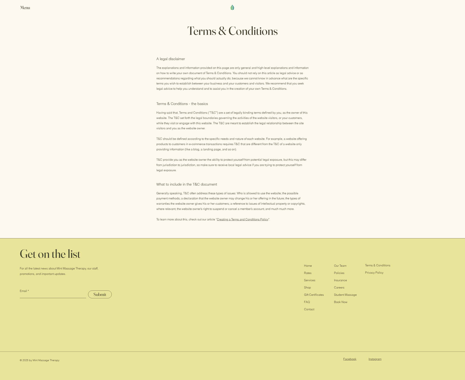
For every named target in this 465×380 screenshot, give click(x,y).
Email (23, 290)
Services (309, 280)
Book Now (340, 302)
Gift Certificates (314, 294)
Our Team (340, 265)
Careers (339, 287)
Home (308, 265)
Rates (308, 273)
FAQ (307, 302)
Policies (339, 273)
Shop (307, 287)
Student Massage (345, 294)
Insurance (340, 280)
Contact (309, 309)
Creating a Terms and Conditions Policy (242, 219)
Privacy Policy (374, 272)
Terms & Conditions (377, 265)
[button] (28, 7)
